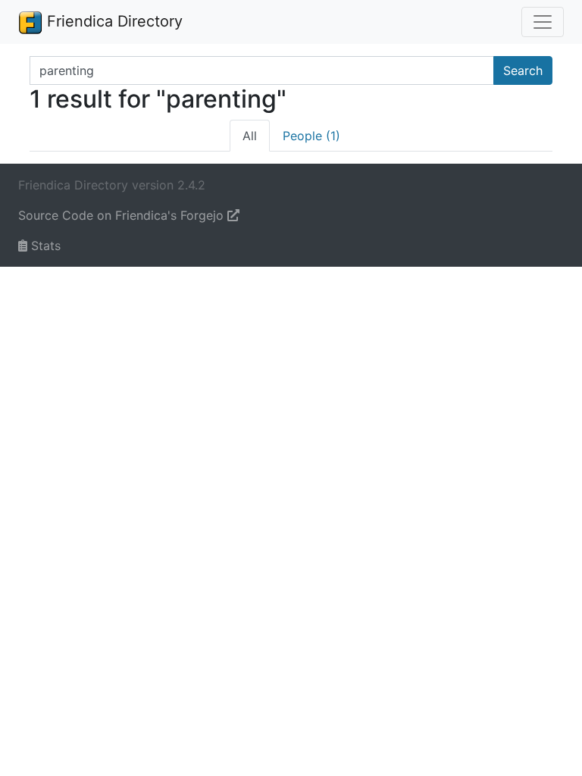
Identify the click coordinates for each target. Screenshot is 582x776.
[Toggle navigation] (542, 22)
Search (523, 70)
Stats (44, 245)
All (249, 135)
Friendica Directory (112, 21)
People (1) (311, 135)
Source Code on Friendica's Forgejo (122, 215)
